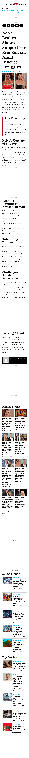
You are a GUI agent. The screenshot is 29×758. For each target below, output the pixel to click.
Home (4, 8)
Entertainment (17, 640)
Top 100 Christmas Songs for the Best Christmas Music (19, 664)
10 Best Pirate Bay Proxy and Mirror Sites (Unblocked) (18, 728)
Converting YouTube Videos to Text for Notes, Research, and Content (19, 583)
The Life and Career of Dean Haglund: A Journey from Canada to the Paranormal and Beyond (18, 682)
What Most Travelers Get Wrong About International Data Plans (19, 599)
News (8, 8)
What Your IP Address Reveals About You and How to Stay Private (18, 616)
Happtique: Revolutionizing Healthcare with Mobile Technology (18, 700)
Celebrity (15, 674)
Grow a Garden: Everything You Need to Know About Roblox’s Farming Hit (18, 645)
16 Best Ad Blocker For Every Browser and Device (19, 714)
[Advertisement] (15, 20)
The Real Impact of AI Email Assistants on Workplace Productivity (19, 631)
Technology (16, 577)
